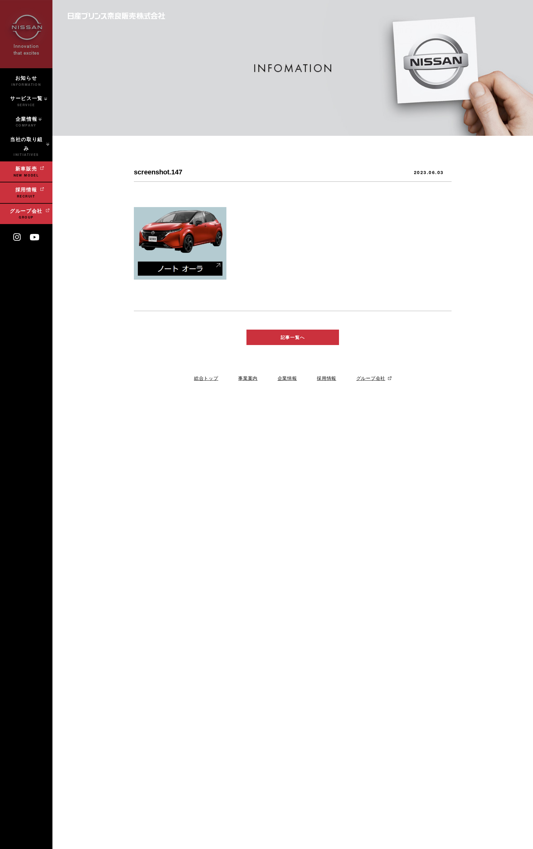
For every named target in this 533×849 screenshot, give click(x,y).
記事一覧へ (293, 337)
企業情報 (287, 378)
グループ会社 (370, 378)
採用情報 (326, 378)
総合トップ (206, 378)
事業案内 (248, 378)
